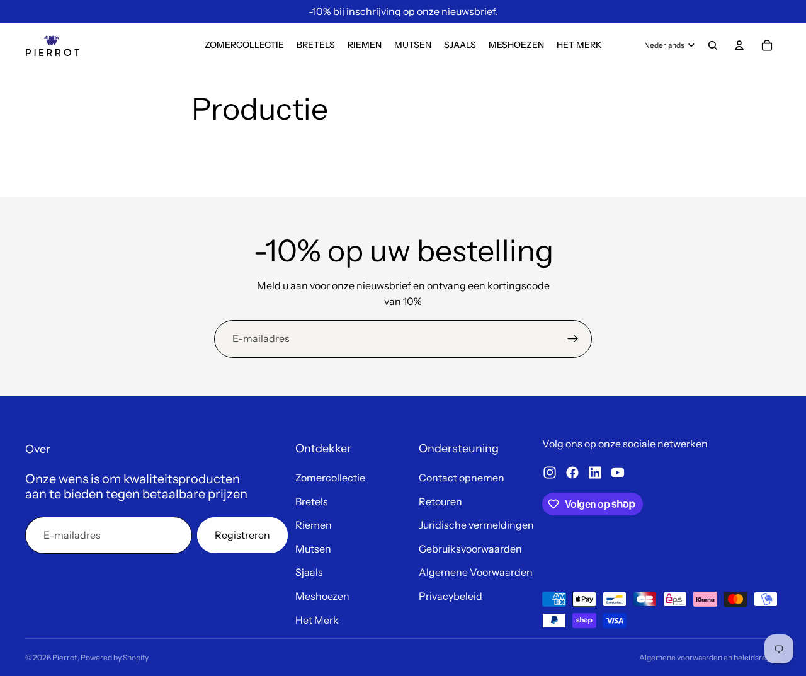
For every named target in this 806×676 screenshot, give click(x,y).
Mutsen (313, 548)
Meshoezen (322, 596)
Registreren (242, 535)
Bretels (311, 501)
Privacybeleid (450, 596)
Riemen (313, 524)
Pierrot (64, 657)
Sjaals (309, 572)
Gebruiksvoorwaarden (470, 548)
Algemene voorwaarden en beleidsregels (710, 657)
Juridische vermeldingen (476, 524)
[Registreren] (573, 339)
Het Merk (317, 620)
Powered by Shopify (115, 657)
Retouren (440, 501)
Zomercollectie (330, 477)
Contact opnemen (461, 477)
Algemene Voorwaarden (476, 572)
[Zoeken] (713, 45)
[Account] (739, 45)
